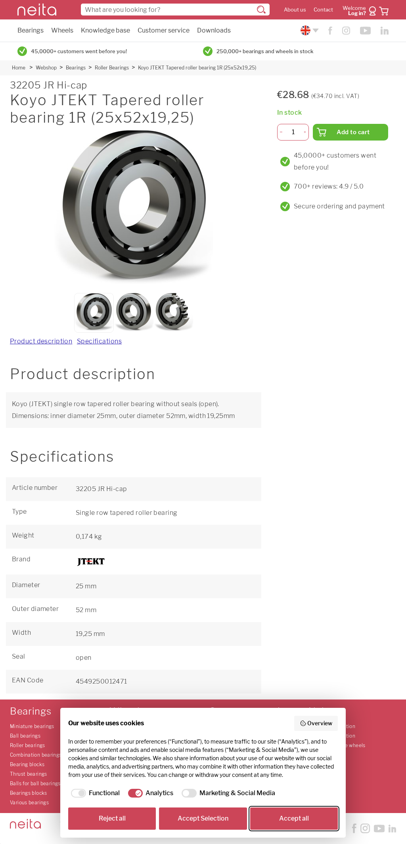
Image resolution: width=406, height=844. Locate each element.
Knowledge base (105, 30)
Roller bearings (27, 745)
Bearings (30, 30)
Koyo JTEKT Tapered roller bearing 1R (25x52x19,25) (197, 68)
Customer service (164, 30)
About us (295, 10)
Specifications (99, 341)
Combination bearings (36, 755)
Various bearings (29, 802)
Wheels (62, 30)
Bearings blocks (28, 793)
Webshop (46, 68)
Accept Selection (203, 818)
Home (18, 68)
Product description (41, 341)
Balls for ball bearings (35, 783)
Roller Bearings (112, 68)
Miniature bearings (32, 726)
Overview (319, 723)
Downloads (214, 30)
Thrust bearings (28, 774)
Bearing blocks (27, 764)
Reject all (112, 818)
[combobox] (175, 9)
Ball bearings (25, 736)
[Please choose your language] (309, 30)
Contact (323, 10)
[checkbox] (94, 793)
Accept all (294, 818)
